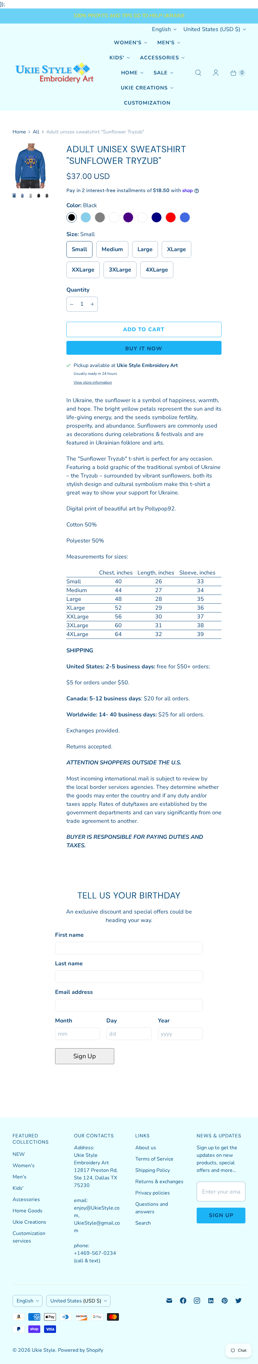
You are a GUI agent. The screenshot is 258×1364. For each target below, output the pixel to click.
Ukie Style (43, 1350)
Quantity (77, 290)
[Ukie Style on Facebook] (183, 1300)
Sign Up (84, 1056)
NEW (19, 1154)
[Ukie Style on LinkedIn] (211, 1300)
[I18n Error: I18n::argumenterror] (14, 195)
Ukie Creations (144, 87)
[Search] (198, 72)
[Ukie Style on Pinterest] (225, 1300)
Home (129, 72)
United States (211, 29)
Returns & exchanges (159, 1181)
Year (164, 1020)
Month (63, 1020)
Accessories (159, 57)
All (36, 131)
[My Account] (216, 72)
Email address (74, 992)
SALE (161, 72)
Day (111, 1020)
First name (69, 935)
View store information (93, 382)
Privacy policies (152, 1192)
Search (143, 1223)
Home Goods (27, 1210)
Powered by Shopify (80, 1350)
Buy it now (143, 348)
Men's (166, 42)
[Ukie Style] (54, 73)
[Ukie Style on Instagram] (197, 1300)
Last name (69, 963)
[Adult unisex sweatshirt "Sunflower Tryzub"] (31, 165)
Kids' (116, 57)
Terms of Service (154, 1159)
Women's (128, 42)
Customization (147, 103)
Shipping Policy (152, 1170)
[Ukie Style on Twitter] (238, 1300)
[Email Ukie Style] (169, 1300)
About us (145, 1147)
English (161, 29)
